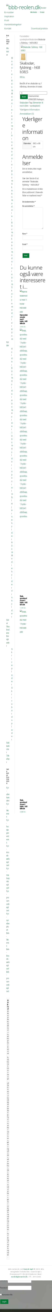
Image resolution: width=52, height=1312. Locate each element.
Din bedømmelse (29, 202)
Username (3, 1280)
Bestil (24, 97)
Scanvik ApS (28, 1269)
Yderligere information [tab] (30, 109)
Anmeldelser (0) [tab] (27, 113)
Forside (23, 36)
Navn (24, 234)
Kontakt (7, 28)
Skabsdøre (33, 39)
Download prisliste (39, 28)
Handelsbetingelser (13, 24)
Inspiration (9, 16)
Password (3, 1288)
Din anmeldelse (28, 206)
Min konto (33, 12)
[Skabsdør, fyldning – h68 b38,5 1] (33, 48)
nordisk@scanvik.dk (19, 1277)
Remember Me (7, 1295)
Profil (6, 20)
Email (25, 244)
